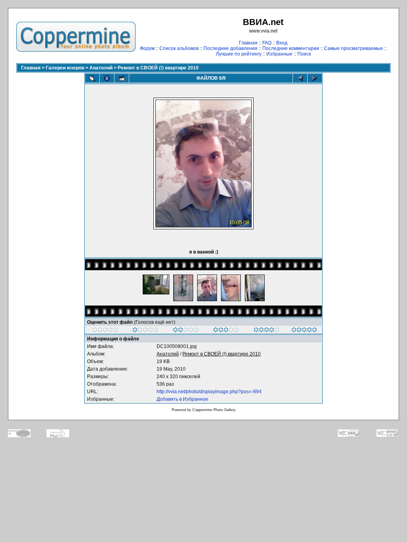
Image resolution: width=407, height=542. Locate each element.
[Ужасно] (105, 331)
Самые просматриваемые (353, 48)
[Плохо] (145, 331)
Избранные (279, 54)
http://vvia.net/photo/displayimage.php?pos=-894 (209, 391)
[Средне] (186, 331)
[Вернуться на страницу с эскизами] (92, 78)
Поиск (304, 54)
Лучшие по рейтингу (239, 54)
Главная (248, 43)
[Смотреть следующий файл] (315, 78)
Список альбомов (179, 48)
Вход (281, 43)
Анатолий (100, 68)
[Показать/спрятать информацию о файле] (107, 78)
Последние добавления (231, 48)
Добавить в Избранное (182, 399)
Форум (147, 48)
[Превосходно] (304, 331)
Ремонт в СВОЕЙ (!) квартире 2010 (158, 68)
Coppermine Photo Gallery (214, 410)
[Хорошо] (226, 331)
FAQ (266, 43)
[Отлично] (266, 331)
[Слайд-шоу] (121, 78)
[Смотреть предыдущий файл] (300, 78)
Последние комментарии (290, 48)
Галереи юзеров (65, 68)
